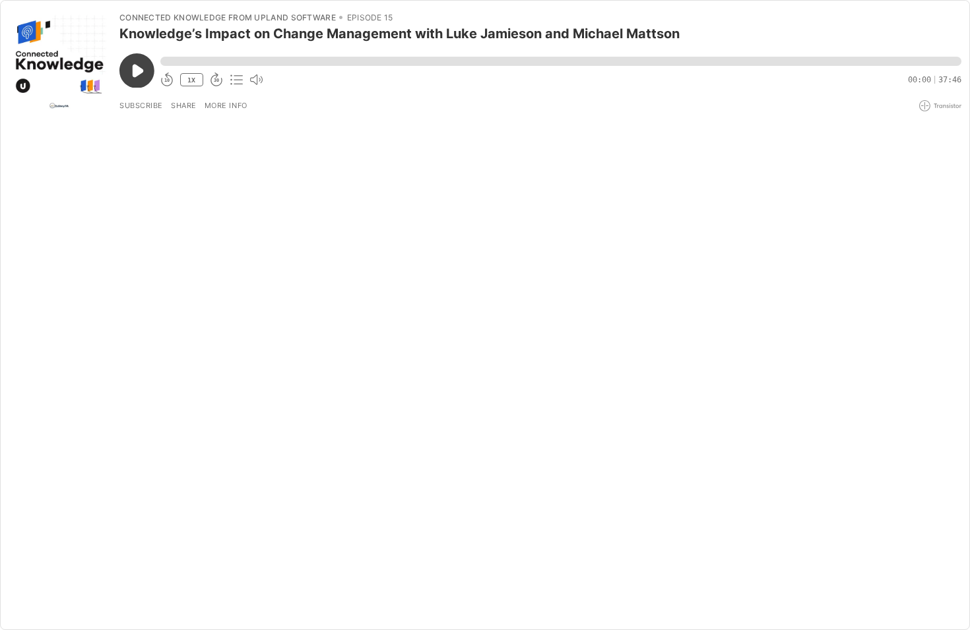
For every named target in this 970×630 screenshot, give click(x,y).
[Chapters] (236, 79)
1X (191, 80)
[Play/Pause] (59, 60)
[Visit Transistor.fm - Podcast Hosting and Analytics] (940, 105)
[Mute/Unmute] (256, 80)
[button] (560, 61)
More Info (226, 105)
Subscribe (141, 105)
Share (184, 105)
